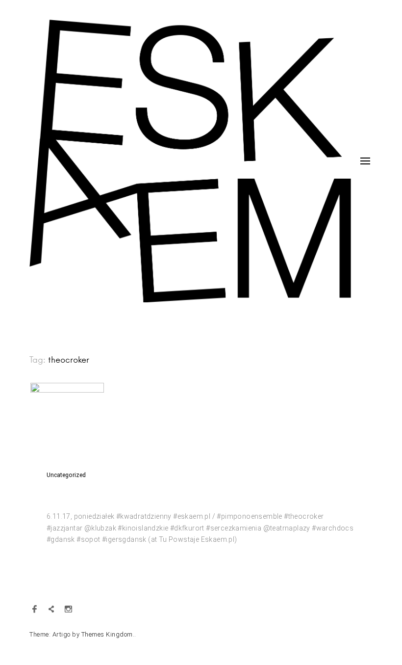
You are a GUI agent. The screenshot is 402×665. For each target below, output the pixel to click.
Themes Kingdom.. (108, 634)
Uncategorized (66, 475)
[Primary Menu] (365, 161)
